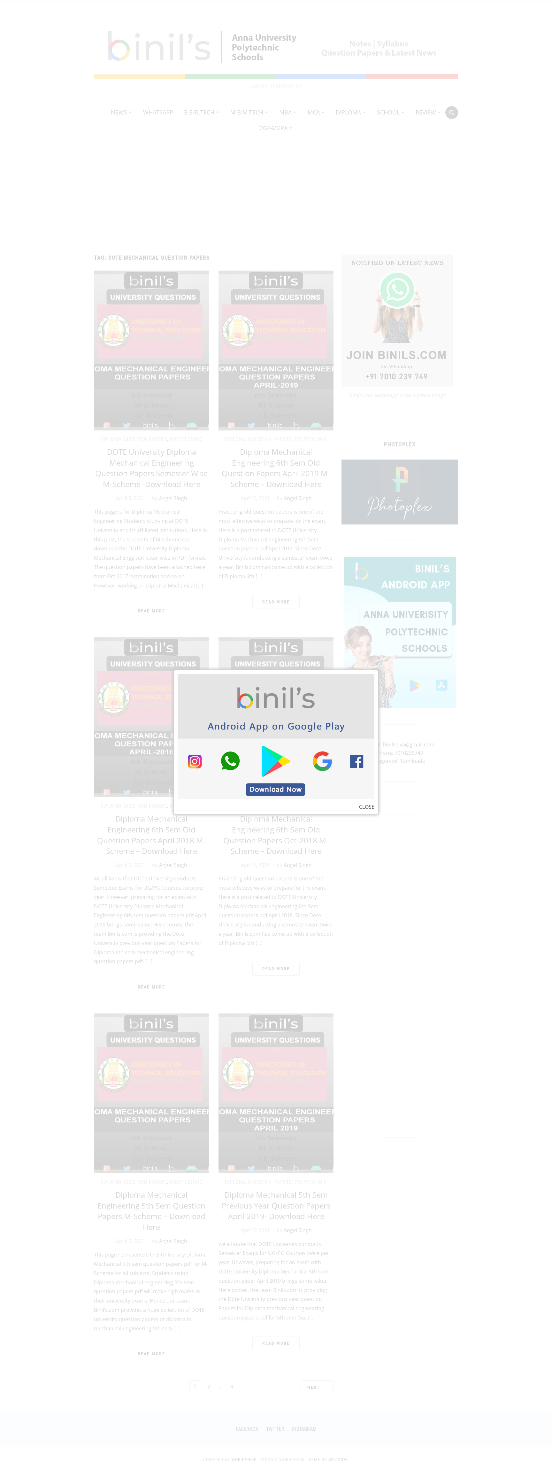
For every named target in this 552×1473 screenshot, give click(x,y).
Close (366, 806)
